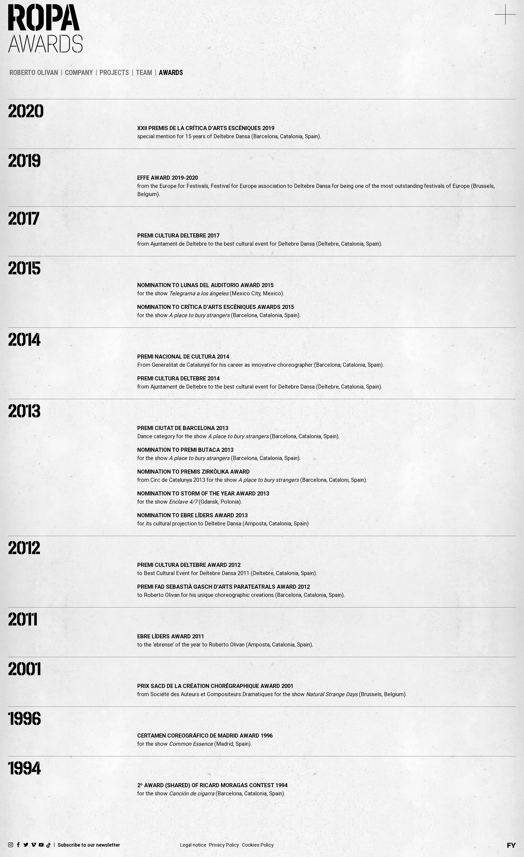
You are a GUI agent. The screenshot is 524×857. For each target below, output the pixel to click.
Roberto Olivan (34, 73)
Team (144, 73)
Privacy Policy (224, 845)
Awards (171, 73)
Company (79, 73)
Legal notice (193, 845)
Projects (114, 73)
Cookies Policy (258, 845)
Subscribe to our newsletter (89, 845)
